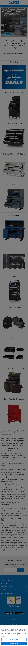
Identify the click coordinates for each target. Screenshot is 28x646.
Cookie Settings (14, 639)
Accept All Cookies (14, 643)
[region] (14, 635)
